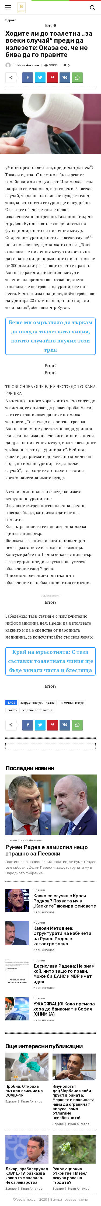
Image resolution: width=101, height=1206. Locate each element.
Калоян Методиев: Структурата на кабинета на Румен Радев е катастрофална (62, 936)
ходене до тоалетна (37, 710)
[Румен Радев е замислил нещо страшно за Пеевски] (51, 805)
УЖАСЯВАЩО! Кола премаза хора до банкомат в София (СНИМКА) (64, 1009)
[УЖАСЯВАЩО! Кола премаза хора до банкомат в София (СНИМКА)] (17, 1008)
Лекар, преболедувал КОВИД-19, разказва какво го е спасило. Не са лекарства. (26, 1176)
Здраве (11, 20)
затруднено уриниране (37, 703)
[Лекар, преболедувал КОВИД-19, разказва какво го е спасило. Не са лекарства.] (26, 1149)
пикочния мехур (72, 703)
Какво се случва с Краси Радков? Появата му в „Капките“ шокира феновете (64, 901)
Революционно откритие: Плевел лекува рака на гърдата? (70, 1176)
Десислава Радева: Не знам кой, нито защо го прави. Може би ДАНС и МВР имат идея (64, 974)
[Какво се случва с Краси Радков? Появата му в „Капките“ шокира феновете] (17, 900)
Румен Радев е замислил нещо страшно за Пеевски (46, 850)
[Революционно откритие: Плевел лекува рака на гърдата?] (74, 1149)
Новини (11, 840)
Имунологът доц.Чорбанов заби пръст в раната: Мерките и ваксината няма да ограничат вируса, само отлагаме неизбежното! (74, 1102)
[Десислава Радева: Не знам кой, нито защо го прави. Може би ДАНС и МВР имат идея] (17, 971)
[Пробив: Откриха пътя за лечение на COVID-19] (26, 1067)
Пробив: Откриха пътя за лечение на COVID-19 (24, 1091)
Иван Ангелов (28, 65)
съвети (13, 710)
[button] (92, 7)
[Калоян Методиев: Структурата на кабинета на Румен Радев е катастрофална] (17, 933)
